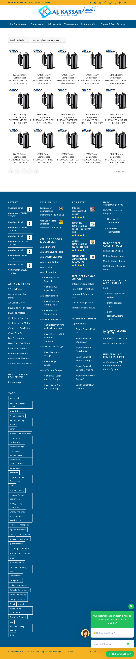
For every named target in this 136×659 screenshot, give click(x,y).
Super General (79, 323)
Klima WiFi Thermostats (113, 230)
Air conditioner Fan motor (17, 296)
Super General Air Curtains (85, 386)
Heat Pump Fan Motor (19, 343)
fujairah (13, 524)
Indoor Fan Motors (17, 348)
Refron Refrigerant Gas (83, 307)
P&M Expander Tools (114, 304)
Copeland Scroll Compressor (17, 479)
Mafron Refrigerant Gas (84, 302)
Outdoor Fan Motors (18, 353)
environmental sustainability (16, 518)
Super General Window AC (83, 340)
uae (11, 622)
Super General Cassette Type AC (84, 368)
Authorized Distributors (20, 433)
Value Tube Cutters (49, 261)
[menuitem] (18, 24)
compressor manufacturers (16, 461)
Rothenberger (15, 382)
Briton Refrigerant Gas (83, 283)
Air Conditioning (17, 416)
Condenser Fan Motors (19, 328)
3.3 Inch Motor (15, 289)
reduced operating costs (18, 569)
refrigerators (15, 580)
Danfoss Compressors (114, 343)
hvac (12, 534)
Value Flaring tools (49, 295)
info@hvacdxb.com (23, 2)
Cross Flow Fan (15, 333)
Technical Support (18, 617)
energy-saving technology (16, 505)
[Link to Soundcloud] (125, 2)
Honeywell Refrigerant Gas (83, 296)
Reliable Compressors (19, 590)
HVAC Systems (23, 534)
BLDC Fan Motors (16, 312)
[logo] (68, 12)
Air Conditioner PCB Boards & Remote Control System (113, 366)
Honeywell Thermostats (113, 221)
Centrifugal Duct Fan (18, 317)
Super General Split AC (86, 331)
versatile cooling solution (17, 628)
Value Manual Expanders (51, 288)
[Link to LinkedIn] (120, 2)
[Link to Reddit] (110, 2)
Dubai (12, 485)
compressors (15, 468)
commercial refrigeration (15, 440)
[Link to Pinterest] (105, 2)
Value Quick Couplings (51, 256)
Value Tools (46, 266)
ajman (12, 429)
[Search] (126, 32)
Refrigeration (16, 575)
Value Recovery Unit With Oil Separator (54, 326)
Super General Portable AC (83, 349)
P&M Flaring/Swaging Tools (115, 316)
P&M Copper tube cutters (116, 295)
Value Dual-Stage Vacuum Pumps (53, 377)
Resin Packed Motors (19, 358)
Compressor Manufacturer (16, 453)
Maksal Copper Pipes (114, 255)
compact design (17, 446)
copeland (14, 472)
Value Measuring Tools (51, 251)
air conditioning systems (17, 422)
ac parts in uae (16, 411)
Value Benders (47, 246)
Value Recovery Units (50, 319)
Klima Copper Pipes (113, 250)
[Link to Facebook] (90, 2)
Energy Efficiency (17, 512)
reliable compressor (19, 585)
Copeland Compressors (115, 338)
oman (12, 558)
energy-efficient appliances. (17, 497)
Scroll (12, 604)
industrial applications (19, 539)
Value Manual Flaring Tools (51, 312)
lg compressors (16, 543)
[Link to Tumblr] (115, 2)
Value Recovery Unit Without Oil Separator (54, 338)
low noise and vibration (20, 553)
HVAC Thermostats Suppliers (112, 212)
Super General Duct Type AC (86, 377)
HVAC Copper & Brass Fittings (114, 267)
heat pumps (25, 524)
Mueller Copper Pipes (114, 260)
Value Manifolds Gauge (52, 354)
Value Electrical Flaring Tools (51, 303)
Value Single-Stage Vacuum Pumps (53, 386)
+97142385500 (44, 2)
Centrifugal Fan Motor (19, 322)
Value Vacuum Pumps (51, 370)
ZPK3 (12, 635)
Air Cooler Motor (16, 302)
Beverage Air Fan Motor (20, 307)
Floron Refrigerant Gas (83, 288)
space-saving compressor (15, 610)
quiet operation (17, 562)
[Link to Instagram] (100, 2)
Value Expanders (48, 272)
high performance (18, 529)
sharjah (21, 604)
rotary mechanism (18, 599)
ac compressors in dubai (18, 405)
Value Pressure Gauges (52, 346)
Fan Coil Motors (16, 338)
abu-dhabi (14, 398)
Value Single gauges (50, 363)
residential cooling (18, 594)
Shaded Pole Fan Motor (20, 363)
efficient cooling (17, 490)
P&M (105, 288)
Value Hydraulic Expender (52, 279)
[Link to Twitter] (95, 2)
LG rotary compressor (20, 548)
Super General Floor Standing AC (84, 358)
